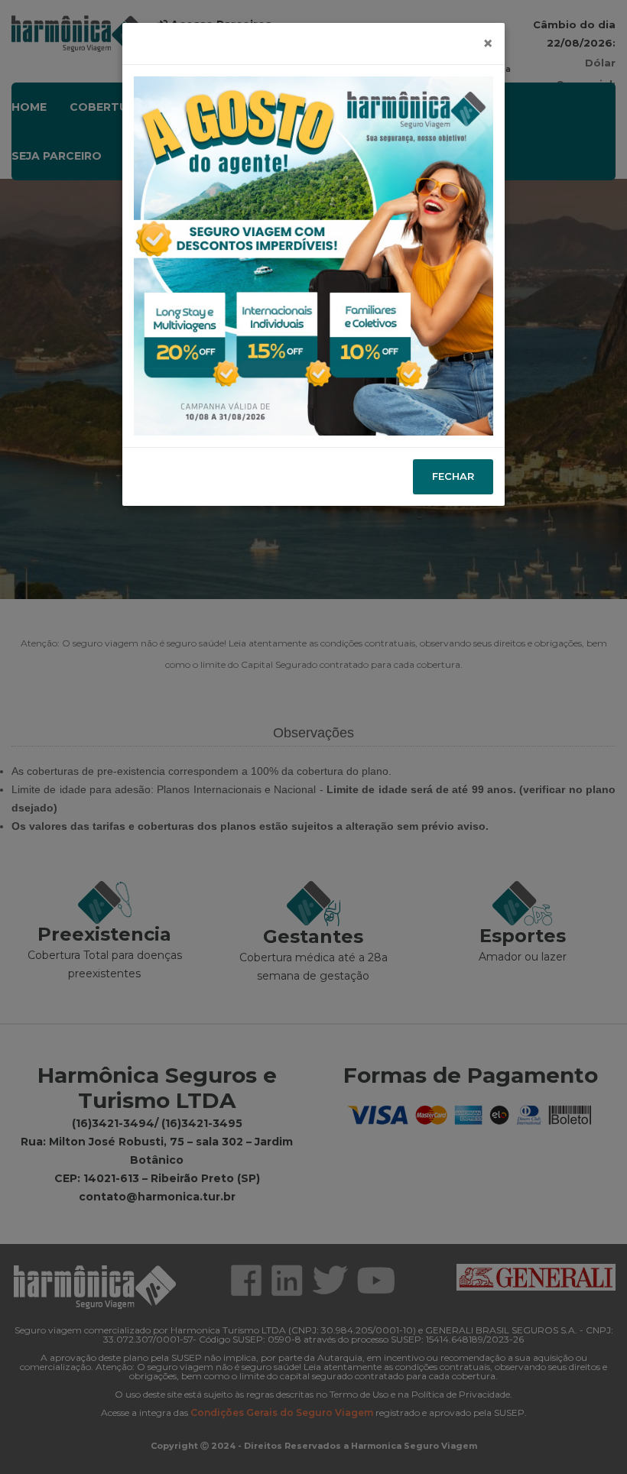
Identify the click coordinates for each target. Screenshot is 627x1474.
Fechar (453, 476)
